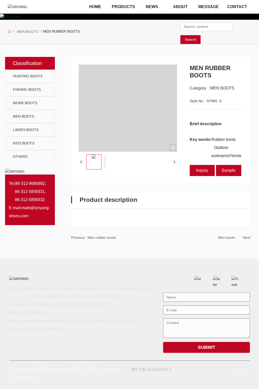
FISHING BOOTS (27, 90)
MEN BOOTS (27, 32)
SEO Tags (239, 370)
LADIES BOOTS (26, 130)
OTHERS (20, 157)
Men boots (226, 237)
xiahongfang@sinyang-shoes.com (104, 321)
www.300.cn (23, 378)
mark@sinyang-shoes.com (47, 321)
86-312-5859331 (30, 191)
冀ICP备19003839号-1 (151, 370)
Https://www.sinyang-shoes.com (37, 329)
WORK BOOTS (25, 103)
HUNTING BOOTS (27, 76)
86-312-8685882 (30, 183)
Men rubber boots (102, 237)
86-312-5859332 (30, 200)
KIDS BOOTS (23, 143)
